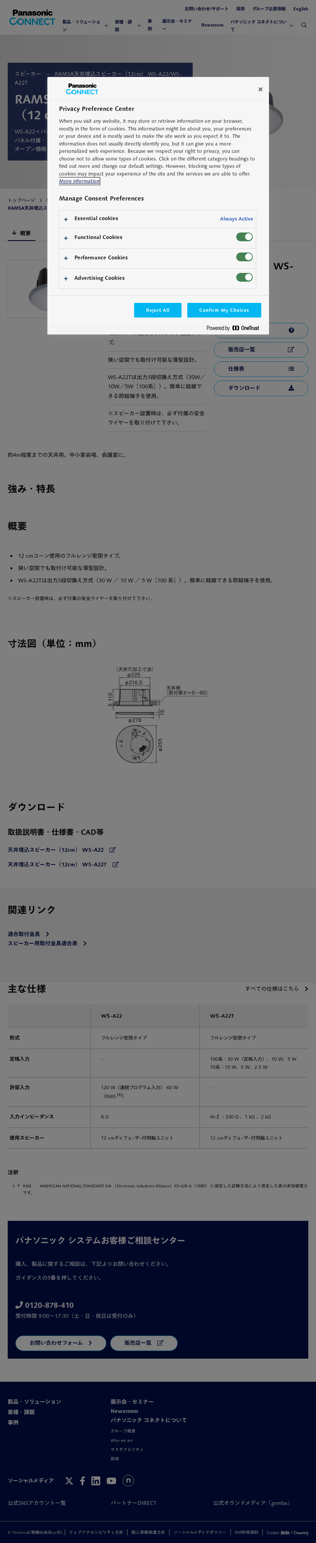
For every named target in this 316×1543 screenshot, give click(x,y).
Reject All (158, 310)
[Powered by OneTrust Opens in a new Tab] (236, 329)
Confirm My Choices (224, 310)
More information (79, 181)
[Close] (260, 89)
